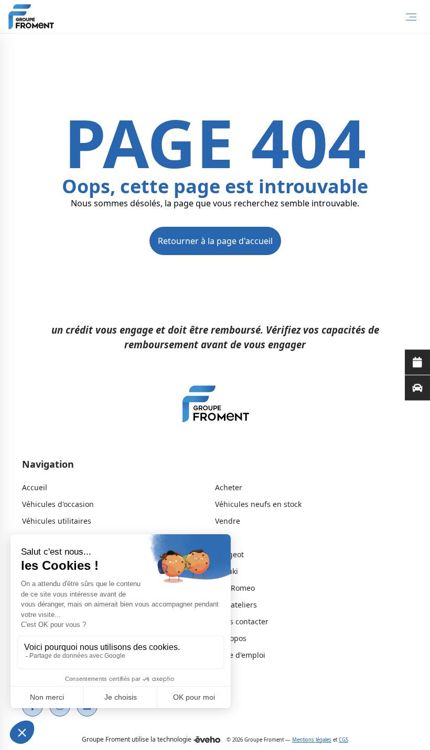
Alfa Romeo (235, 588)
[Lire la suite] (417, 362)
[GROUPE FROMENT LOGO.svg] (215, 406)
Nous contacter (241, 621)
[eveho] (207, 739)
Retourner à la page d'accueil (215, 241)
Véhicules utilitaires (56, 521)
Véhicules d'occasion (58, 504)
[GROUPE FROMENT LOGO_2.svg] (31, 16)
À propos (230, 638)
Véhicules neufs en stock (258, 504)
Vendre (227, 521)
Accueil (34, 487)
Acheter (228, 487)
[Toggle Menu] (411, 16)
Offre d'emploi (240, 655)
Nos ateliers (236, 605)
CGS (343, 739)
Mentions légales (311, 739)
